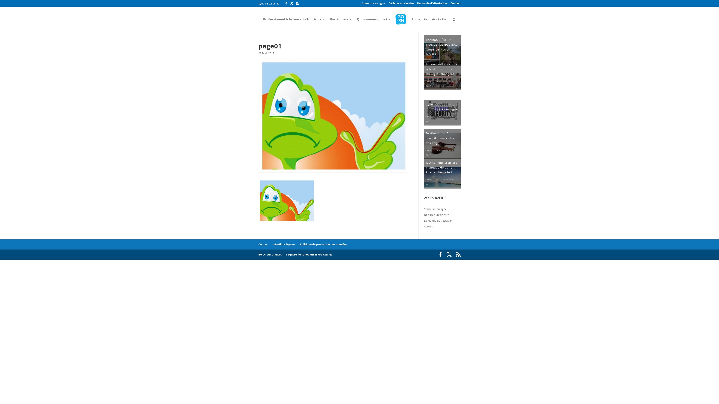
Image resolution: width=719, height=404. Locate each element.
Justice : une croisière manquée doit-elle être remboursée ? (441, 167)
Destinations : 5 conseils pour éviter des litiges (440, 138)
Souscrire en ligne (373, 3)
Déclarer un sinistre (401, 3)
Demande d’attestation (432, 3)
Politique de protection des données (323, 244)
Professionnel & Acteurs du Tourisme (292, 19)
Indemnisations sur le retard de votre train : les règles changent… (441, 69)
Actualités (419, 19)
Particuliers (339, 19)
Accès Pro (439, 19)
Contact (455, 3)
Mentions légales (284, 244)
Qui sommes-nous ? (372, 19)
